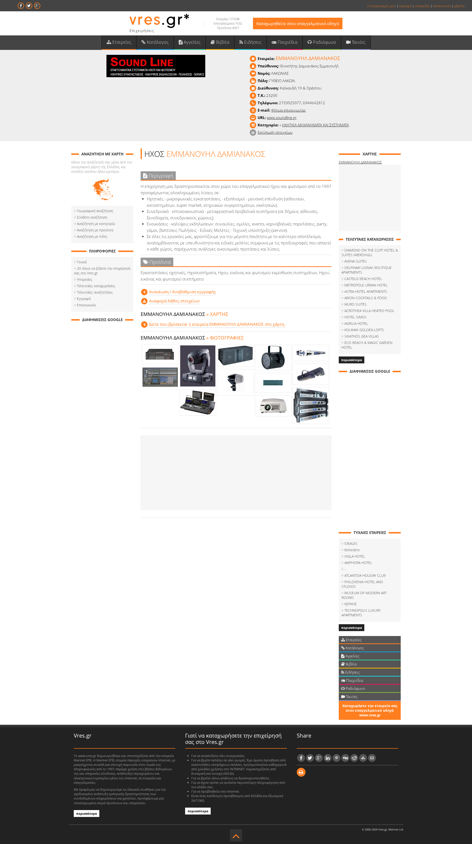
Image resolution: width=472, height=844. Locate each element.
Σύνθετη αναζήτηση (92, 217)
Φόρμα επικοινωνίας (288, 110)
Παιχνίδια (286, 42)
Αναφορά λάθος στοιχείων (174, 301)
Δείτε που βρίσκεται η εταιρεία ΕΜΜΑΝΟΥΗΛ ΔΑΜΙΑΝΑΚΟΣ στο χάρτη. (217, 324)
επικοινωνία (442, 6)
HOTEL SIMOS (355, 317)
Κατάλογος (157, 42)
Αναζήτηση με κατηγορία (96, 223)
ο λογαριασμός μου (381, 6)
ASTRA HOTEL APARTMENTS (365, 291)
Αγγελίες (191, 42)
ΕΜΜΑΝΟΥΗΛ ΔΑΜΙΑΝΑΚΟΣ (360, 162)
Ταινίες (358, 42)
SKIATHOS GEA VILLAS (361, 336)
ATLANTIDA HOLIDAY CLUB (365, 575)
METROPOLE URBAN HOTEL (366, 285)
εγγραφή (405, 6)
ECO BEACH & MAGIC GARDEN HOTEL (366, 345)
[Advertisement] (236, 472)
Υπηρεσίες (84, 279)
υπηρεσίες (422, 6)
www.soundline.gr (281, 117)
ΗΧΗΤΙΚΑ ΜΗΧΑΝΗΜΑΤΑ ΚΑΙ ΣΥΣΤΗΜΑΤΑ (315, 124)
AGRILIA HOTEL (356, 323)
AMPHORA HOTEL (358, 562)
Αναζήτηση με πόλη (92, 236)
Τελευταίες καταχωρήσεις (96, 285)
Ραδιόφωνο (324, 42)
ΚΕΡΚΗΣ (350, 604)
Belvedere (352, 550)
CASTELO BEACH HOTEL (363, 278)
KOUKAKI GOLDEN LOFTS (364, 329)
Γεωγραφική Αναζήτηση (95, 210)
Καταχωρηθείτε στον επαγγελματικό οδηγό (297, 23)
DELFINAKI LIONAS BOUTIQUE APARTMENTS (366, 270)
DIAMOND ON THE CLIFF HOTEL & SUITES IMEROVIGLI (369, 252)
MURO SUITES (355, 304)
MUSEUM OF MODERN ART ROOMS (364, 595)
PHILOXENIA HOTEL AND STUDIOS (362, 584)
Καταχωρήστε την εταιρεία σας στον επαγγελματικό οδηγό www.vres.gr (369, 710)
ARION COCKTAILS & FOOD (365, 298)
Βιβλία (222, 42)
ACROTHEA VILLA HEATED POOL (369, 310)
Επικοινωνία (86, 305)
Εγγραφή (84, 298)
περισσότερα (351, 360)
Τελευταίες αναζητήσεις (95, 292)
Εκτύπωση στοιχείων (275, 132)
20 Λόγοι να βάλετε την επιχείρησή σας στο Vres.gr (102, 270)
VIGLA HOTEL (354, 556)
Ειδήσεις (252, 42)
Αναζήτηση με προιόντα (95, 230)
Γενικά (82, 262)
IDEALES (350, 543)
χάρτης (459, 6)
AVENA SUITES (355, 261)
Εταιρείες (121, 42)
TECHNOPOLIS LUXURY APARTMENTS (361, 612)
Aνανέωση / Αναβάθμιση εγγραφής (182, 292)
